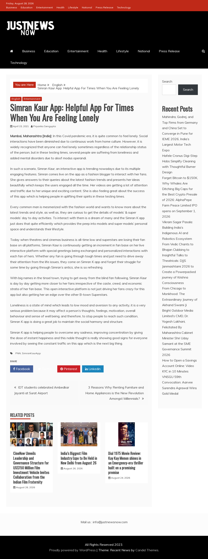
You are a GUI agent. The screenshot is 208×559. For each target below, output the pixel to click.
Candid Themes (146, 550)
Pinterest (70, 369)
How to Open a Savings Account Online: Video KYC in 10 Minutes (179, 365)
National (87, 7)
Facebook (22, 369)
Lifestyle (73, 7)
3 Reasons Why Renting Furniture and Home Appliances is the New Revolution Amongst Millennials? (114, 392)
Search (167, 81)
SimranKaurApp (31, 353)
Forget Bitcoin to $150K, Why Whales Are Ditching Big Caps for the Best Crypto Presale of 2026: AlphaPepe (180, 189)
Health (60, 7)
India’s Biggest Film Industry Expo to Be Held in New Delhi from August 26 (79, 458)
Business (11, 7)
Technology (124, 7)
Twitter (46, 369)
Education (26, 7)
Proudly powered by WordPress (72, 550)
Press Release (104, 7)
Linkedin (94, 369)
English (16, 98)
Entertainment (44, 7)
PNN (18, 353)
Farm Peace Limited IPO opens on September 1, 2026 (179, 210)
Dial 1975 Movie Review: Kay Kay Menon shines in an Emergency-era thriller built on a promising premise (125, 463)
